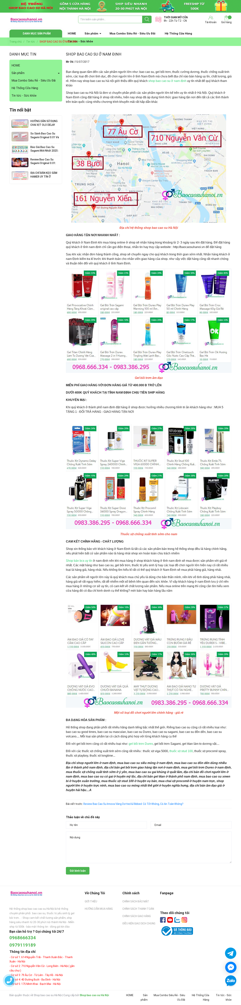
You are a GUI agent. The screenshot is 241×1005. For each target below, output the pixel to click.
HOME (72, 33)
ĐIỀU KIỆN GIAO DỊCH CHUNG (138, 923)
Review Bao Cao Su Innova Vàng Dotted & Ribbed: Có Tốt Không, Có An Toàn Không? (133, 803)
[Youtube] (170, 920)
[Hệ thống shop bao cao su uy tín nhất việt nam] (120, 6)
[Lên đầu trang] (230, 992)
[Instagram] (184, 920)
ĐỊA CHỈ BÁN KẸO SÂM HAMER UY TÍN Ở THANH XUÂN (43, 176)
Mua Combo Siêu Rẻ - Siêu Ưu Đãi (132, 33)
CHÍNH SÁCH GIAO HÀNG (136, 916)
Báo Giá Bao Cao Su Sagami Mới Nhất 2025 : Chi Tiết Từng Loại (44, 151)
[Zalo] (177, 920)
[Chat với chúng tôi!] (230, 967)
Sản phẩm (91, 33)
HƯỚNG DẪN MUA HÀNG (99, 908)
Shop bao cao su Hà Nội (94, 995)
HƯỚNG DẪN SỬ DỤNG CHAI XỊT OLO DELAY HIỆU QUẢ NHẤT (44, 125)
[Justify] (147, 19)
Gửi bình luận (78, 870)
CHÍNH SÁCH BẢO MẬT (135, 901)
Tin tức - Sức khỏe (24, 95)
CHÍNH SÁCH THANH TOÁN (138, 908)
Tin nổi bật (20, 110)
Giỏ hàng (226, 22)
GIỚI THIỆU (91, 901)
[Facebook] (163, 920)
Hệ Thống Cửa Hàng (178, 33)
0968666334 (22, 937)
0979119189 (22, 945)
